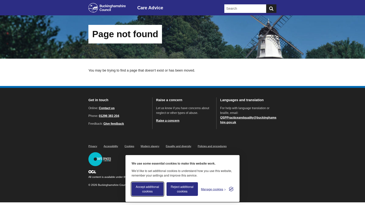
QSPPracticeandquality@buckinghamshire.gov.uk (248, 120)
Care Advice (150, 7)
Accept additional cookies (147, 188)
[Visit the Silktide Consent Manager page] (231, 189)
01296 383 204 (109, 115)
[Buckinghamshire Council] (107, 8)
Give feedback (113, 123)
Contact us (107, 108)
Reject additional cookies (182, 188)
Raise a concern (167, 120)
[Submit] (271, 8)
